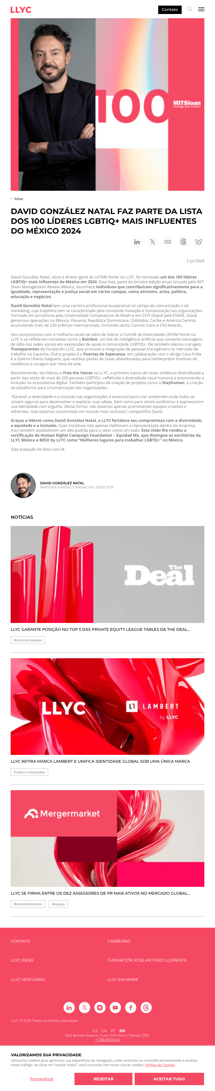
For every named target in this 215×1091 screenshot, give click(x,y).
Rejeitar (103, 1078)
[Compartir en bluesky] (198, 241)
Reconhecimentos (28, 640)
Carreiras (119, 941)
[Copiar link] (168, 241)
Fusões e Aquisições (29, 772)
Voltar (18, 199)
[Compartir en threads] (183, 241)
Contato (170, 9)
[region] (107, 1068)
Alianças (58, 904)
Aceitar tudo (169, 1078)
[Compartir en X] (152, 241)
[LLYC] (21, 10)
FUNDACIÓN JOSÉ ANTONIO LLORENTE (147, 960)
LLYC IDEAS (22, 960)
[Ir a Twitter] (84, 1007)
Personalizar (41, 1078)
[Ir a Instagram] (100, 1007)
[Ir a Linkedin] (69, 1007)
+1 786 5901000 (107, 1040)
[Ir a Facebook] (130, 1007)
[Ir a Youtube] (115, 1007)
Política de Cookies (159, 1064)
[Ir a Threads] (146, 1007)
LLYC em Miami (123, 979)
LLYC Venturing (28, 979)
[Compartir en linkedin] (137, 241)
